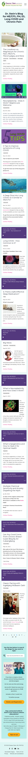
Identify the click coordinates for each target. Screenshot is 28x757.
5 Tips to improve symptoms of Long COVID (11, 148)
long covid (5, 153)
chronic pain (5, 58)
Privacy (6, 754)
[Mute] (19, 97)
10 (12, 637)
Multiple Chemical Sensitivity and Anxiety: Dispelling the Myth (13, 488)
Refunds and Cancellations (17, 754)
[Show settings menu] (22, 97)
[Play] (3, 235)
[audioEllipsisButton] (25, 235)
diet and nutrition (12, 58)
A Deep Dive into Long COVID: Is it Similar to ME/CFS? (13, 197)
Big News (7, 343)
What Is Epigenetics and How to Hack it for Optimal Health (14, 446)
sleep (4, 296)
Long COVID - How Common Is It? (11, 242)
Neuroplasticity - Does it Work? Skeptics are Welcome (13, 103)
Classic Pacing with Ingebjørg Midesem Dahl (14, 584)
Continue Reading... (8, 78)
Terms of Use (19, 752)
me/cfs (4, 60)
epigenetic (5, 450)
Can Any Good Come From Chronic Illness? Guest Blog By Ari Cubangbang (12, 537)
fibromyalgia (20, 58)
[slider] (12, 97)
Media (22, 500)
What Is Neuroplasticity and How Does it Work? (13, 389)
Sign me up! (14, 735)
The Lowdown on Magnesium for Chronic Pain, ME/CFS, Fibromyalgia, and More (13, 52)
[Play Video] (2, 97)
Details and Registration (14, 702)
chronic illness (6, 543)
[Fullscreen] (25, 97)
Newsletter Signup (10, 752)
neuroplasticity (6, 107)
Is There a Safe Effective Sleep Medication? (13, 293)
